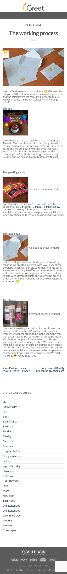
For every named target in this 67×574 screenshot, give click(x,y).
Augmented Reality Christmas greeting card (50, 369)
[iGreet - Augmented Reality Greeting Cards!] (33, 7)
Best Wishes (10, 421)
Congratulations (12, 456)
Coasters (8, 446)
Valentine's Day (12, 515)
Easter (6, 461)
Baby (6, 416)
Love (5, 485)
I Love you (8, 470)
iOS (53, 140)
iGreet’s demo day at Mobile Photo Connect (16, 369)
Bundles (7, 431)
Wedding (8, 520)
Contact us (34, 565)
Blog (22, 565)
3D (4, 401)
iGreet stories (33, 25)
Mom (6, 490)
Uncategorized (11, 505)
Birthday (38, 206)
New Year (8, 495)
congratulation (11, 451)
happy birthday (11, 466)
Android (7, 143)
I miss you (8, 475)
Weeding (8, 525)
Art (5, 411)
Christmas (26, 206)
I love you (31, 209)
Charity (7, 436)
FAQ (45, 565)
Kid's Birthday (11, 480)
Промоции (9, 530)
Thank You (9, 500)
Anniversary (10, 406)
